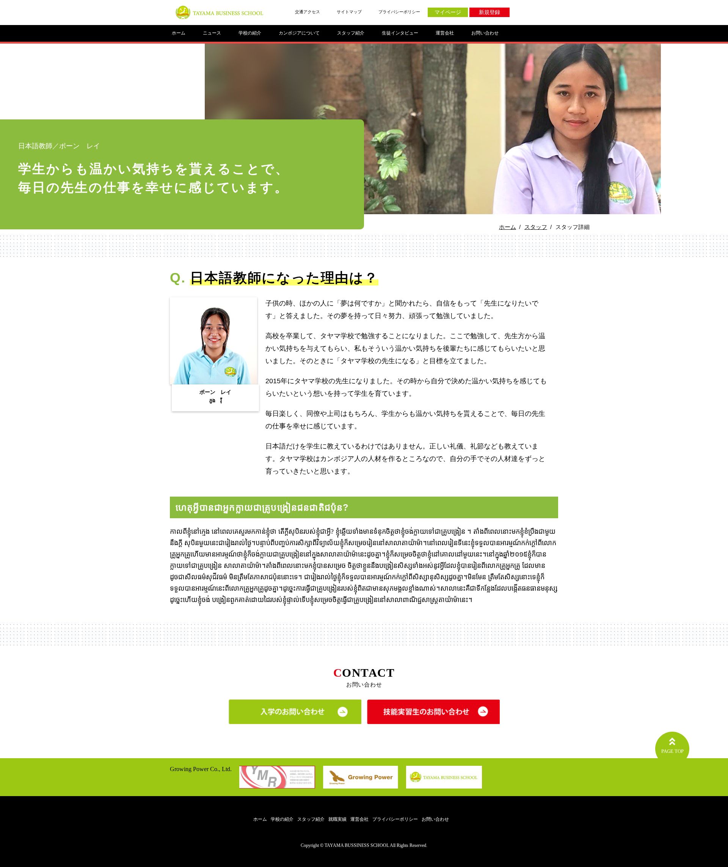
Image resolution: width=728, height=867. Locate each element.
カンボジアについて (299, 33)
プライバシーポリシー (399, 11)
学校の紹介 (249, 33)
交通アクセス (307, 11)
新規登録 (489, 12)
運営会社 (445, 33)
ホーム (178, 33)
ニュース (212, 33)
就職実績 (337, 819)
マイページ (448, 12)
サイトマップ (349, 11)
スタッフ (535, 227)
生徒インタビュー (400, 33)
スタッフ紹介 (350, 33)
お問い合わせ (485, 33)
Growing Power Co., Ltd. (201, 769)
